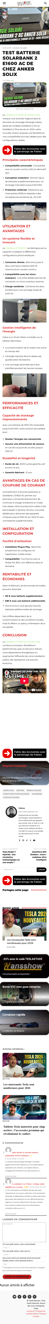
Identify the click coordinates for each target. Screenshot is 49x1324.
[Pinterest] (38, 898)
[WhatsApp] (43, 898)
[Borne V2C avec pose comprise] (24, 994)
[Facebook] (19, 840)
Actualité (7, 48)
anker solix (8, 790)
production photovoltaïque (16, 794)
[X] (30, 840)
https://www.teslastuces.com (28, 812)
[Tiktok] (24, 1297)
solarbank (37, 794)
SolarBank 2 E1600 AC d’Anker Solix (22, 115)
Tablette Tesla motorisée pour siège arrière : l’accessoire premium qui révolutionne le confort (24, 1130)
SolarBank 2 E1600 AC (16, 248)
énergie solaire (34, 790)
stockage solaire (11, 797)
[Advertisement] (24, 722)
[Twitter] (34, 1297)
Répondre (10, 1176)
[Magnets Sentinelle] (24, 773)
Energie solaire (20, 48)
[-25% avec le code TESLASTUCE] (24, 966)
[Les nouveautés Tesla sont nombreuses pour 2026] (24, 925)
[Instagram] (23, 840)
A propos (30, 1311)
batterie (20, 790)
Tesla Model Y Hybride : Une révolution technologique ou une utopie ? (11, 857)
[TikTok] (27, 840)
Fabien (22, 808)
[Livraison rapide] (24, 1022)
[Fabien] (11, 824)
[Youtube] (34, 840)
